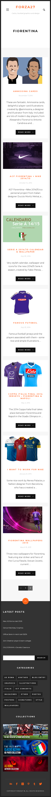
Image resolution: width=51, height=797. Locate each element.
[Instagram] (22, 783)
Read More (24, 132)
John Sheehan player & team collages (17, 641)
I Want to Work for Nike (25, 469)
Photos (36, 694)
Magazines (11, 694)
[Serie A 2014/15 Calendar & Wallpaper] (21, 228)
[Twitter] (40, 783)
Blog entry (39, 677)
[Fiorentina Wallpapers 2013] (21, 519)
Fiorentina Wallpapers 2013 (25, 541)
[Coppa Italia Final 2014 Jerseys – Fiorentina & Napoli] (21, 373)
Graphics (10, 683)
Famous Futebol (25, 323)
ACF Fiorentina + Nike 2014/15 (25, 177)
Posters (9, 700)
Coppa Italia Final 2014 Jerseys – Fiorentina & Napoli (25, 396)
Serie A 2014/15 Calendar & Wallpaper (25, 250)
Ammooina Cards (25, 91)
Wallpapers (12, 705)
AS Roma (9, 677)
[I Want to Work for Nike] (21, 448)
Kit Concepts (24, 689)
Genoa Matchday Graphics (13, 628)
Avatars (23, 677)
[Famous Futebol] (21, 302)
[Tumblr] (34, 783)
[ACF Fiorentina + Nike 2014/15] (21, 155)
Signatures (25, 700)
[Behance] (10, 783)
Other (24, 694)
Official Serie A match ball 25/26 (15, 634)
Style (39, 700)
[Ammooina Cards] (21, 70)
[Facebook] (16, 783)
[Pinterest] (28, 783)
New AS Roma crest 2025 (12, 621)
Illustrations (27, 683)
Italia (8, 689)
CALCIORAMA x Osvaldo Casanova (16, 647)
